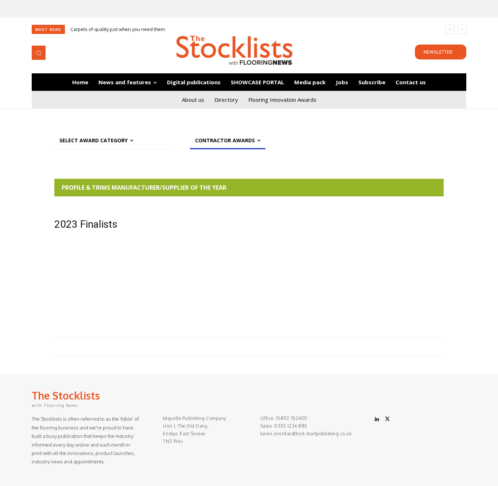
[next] (461, 29)
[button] (39, 52)
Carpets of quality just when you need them (117, 29)
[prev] (450, 29)
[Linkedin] (377, 419)
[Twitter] (387, 419)
